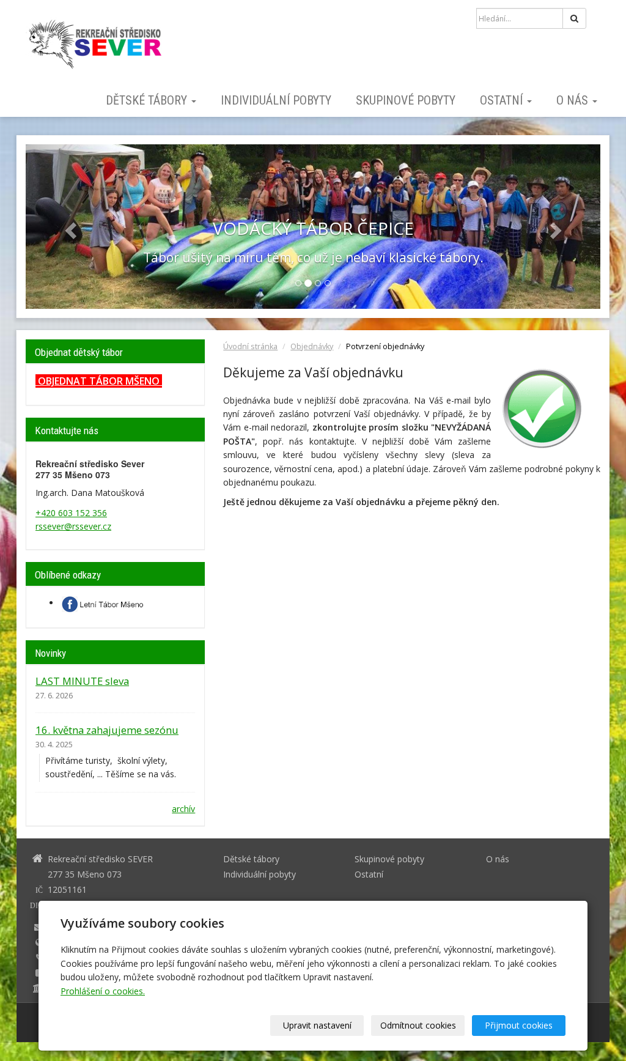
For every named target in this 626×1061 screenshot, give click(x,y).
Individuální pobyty (276, 100)
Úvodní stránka (250, 346)
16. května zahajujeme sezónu (107, 730)
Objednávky (311, 346)
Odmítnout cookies (418, 1025)
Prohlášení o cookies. (103, 991)
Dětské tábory (148, 100)
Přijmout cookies (519, 1025)
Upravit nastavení (317, 1025)
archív (183, 809)
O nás (573, 100)
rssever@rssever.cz (73, 526)
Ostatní (503, 100)
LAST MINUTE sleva (82, 681)
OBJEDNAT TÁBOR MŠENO (98, 381)
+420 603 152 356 (71, 513)
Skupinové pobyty (405, 100)
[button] (69, 226)
